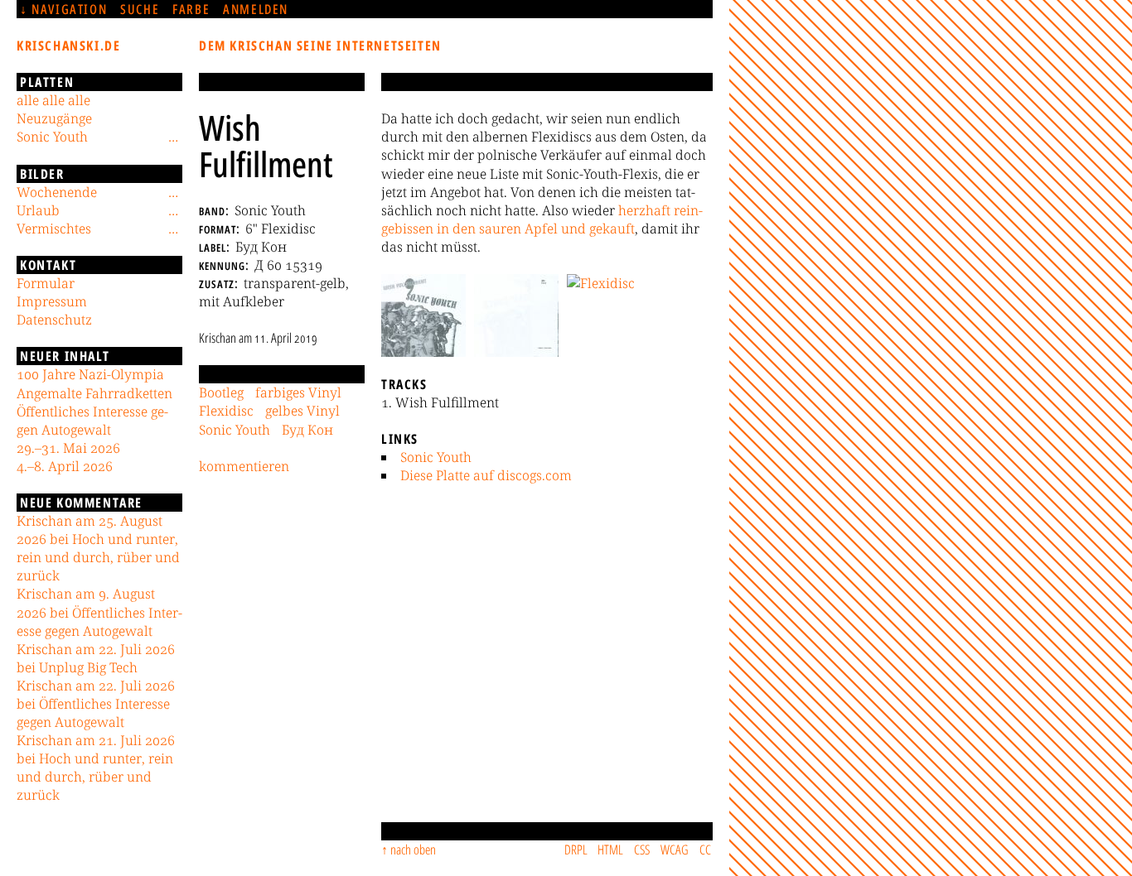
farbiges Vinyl (298, 392)
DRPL (576, 849)
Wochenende (57, 192)
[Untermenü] (173, 137)
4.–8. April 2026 (65, 466)
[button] (423, 315)
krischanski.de (68, 45)
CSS (642, 849)
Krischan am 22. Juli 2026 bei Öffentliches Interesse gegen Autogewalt (96, 703)
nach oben (413, 849)
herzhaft (644, 210)
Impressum (52, 301)
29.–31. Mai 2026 (68, 448)
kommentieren (244, 466)
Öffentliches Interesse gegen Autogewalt (92, 420)
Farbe (191, 9)
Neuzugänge (54, 118)
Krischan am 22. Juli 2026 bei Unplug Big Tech (96, 658)
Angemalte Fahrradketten (94, 393)
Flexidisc (226, 411)
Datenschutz (54, 319)
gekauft (612, 228)
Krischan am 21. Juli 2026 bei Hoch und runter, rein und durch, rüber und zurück (96, 767)
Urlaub (38, 210)
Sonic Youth (436, 457)
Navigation (69, 9)
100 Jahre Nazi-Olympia (90, 374)
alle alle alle (53, 100)
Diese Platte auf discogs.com (486, 475)
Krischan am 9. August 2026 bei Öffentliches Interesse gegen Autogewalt (99, 612)
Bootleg (221, 392)
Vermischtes (54, 228)
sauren (500, 228)
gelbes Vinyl (302, 411)
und (573, 228)
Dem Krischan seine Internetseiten (320, 45)
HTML (610, 849)
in (443, 228)
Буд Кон (307, 430)
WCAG (674, 849)
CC (705, 849)
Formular (46, 283)
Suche (139, 9)
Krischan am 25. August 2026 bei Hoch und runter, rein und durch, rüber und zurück (98, 548)
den (464, 228)
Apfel (541, 228)
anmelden (255, 9)
